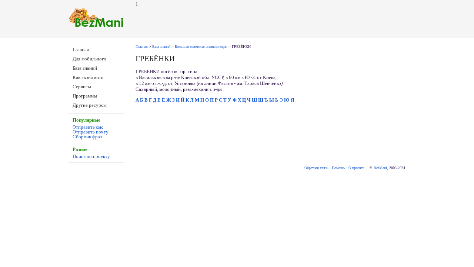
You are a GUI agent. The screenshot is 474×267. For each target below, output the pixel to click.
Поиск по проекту (91, 156)
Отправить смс (88, 127)
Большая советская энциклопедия (201, 46)
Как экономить (88, 77)
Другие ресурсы (90, 105)
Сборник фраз (87, 136)
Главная (81, 49)
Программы (85, 96)
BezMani (380, 168)
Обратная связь (316, 168)
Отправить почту (91, 132)
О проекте (356, 168)
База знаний (85, 68)
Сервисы (82, 86)
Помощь (338, 168)
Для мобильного (89, 59)
